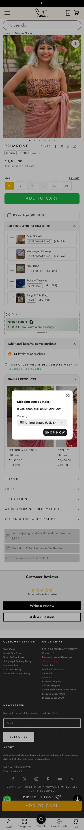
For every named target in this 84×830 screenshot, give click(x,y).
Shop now (55, 432)
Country (22, 416)
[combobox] (38, 422)
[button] (67, 395)
